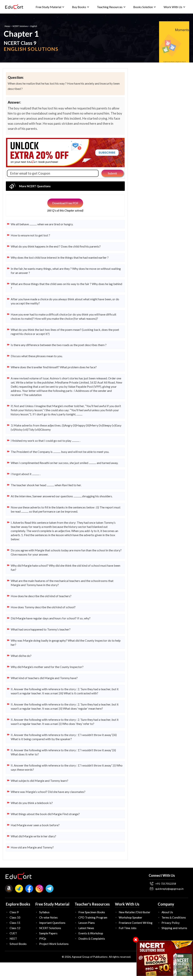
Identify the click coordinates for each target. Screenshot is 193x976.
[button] (50, 6)
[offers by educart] (165, 958)
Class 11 (15, 922)
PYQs (42, 938)
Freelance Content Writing (135, 922)
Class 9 (14, 912)
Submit (112, 173)
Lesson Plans (86, 922)
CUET (13, 933)
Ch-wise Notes (48, 917)
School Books (18, 943)
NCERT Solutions (20, 26)
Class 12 (15, 928)
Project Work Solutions (54, 943)
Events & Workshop (90, 933)
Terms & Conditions (174, 917)
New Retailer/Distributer (134, 912)
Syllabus (44, 912)
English (33, 26)
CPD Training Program (92, 917)
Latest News (86, 928)
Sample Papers (48, 933)
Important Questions (52, 922)
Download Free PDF (65, 203)
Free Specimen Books (91, 912)
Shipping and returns (174, 928)
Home (7, 26)
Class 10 (15, 917)
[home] (14, 7)
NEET (13, 938)
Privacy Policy (171, 922)
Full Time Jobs (127, 928)
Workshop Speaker (130, 917)
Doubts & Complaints (91, 938)
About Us (167, 912)
